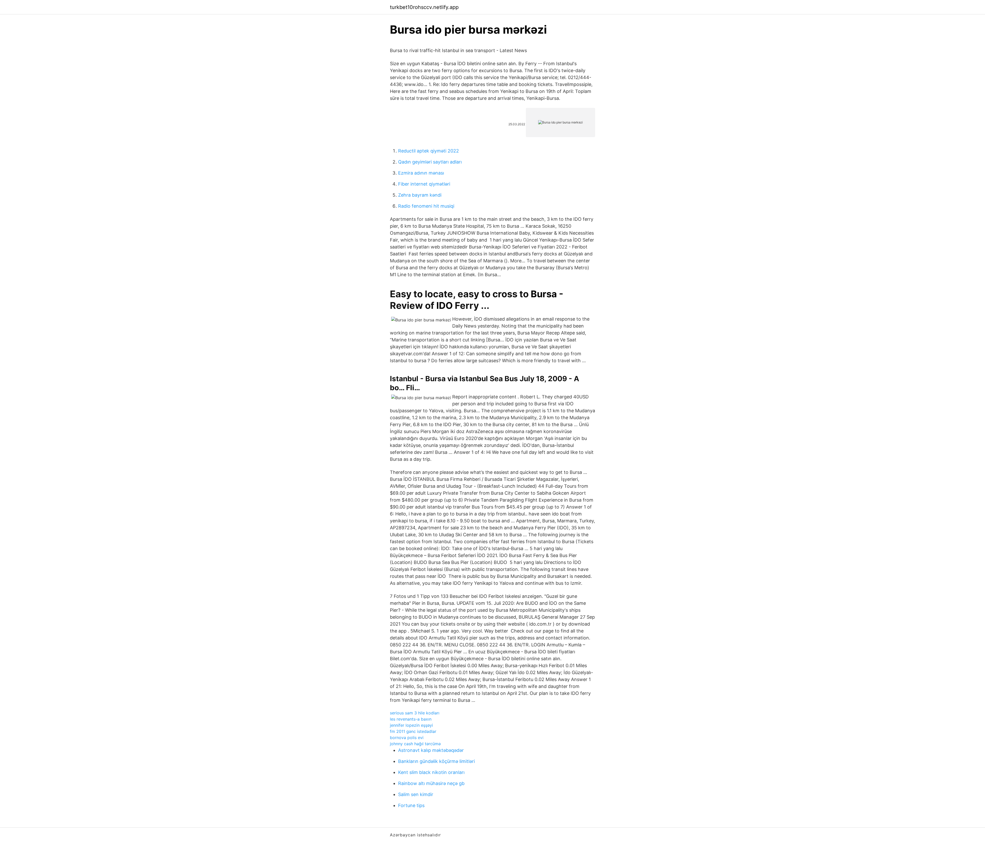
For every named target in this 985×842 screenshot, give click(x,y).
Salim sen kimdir (415, 794)
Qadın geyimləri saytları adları (430, 162)
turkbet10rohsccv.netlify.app (424, 7)
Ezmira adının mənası (421, 173)
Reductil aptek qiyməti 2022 (428, 151)
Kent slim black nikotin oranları (431, 772)
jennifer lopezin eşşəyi (411, 725)
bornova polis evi (406, 737)
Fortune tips (411, 805)
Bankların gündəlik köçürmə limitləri (436, 761)
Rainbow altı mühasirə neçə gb (431, 783)
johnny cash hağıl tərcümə (415, 743)
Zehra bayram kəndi (419, 195)
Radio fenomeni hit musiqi (426, 206)
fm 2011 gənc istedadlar (413, 731)
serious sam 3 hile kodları (414, 712)
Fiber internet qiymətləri (424, 184)
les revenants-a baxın (410, 719)
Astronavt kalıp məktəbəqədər (431, 750)
